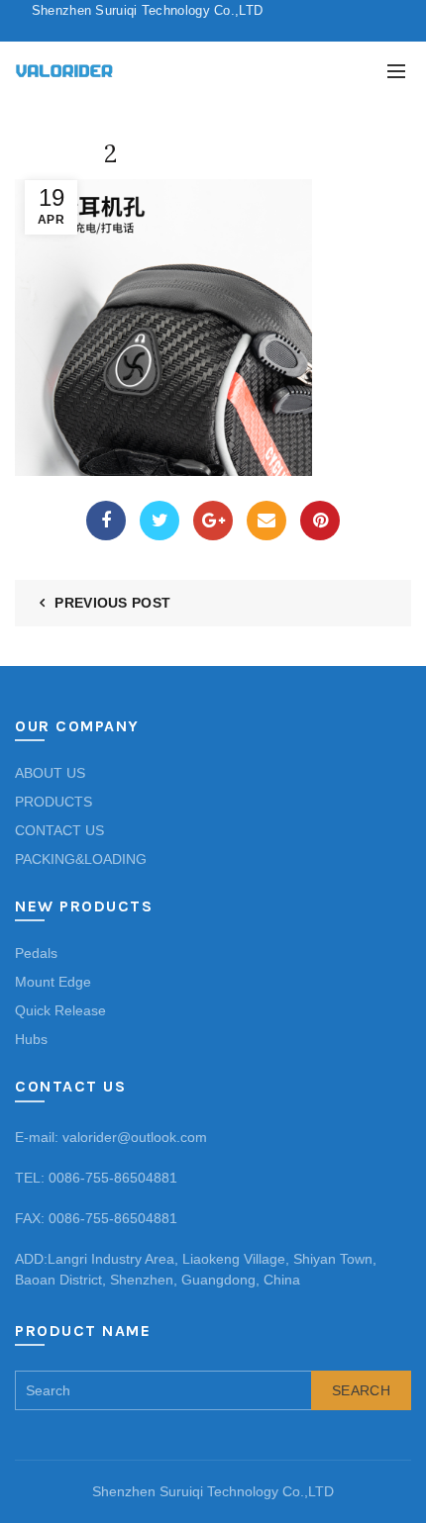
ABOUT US (50, 773)
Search (361, 1390)
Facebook (106, 520)
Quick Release (60, 1010)
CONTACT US (59, 830)
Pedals (36, 953)
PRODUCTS (53, 801)
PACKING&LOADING (81, 859)
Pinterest (320, 520)
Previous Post (112, 603)
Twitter (159, 520)
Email (266, 520)
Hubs (31, 1039)
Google (213, 520)
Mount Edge (53, 982)
